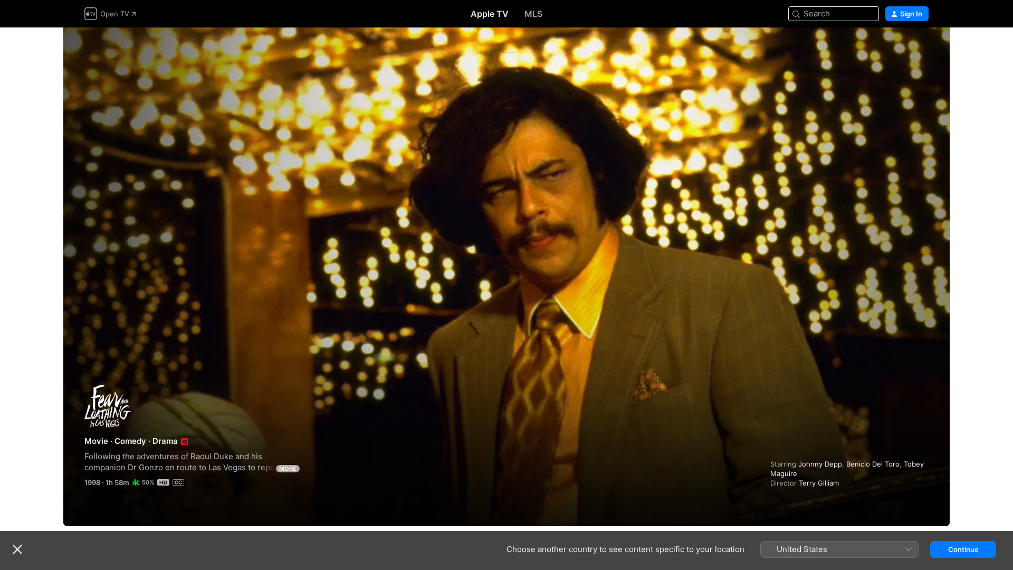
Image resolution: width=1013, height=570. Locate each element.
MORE (288, 468)
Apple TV (490, 13)
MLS (533, 13)
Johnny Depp (820, 464)
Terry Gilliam (819, 483)
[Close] (17, 549)
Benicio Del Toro (873, 464)
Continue (963, 549)
